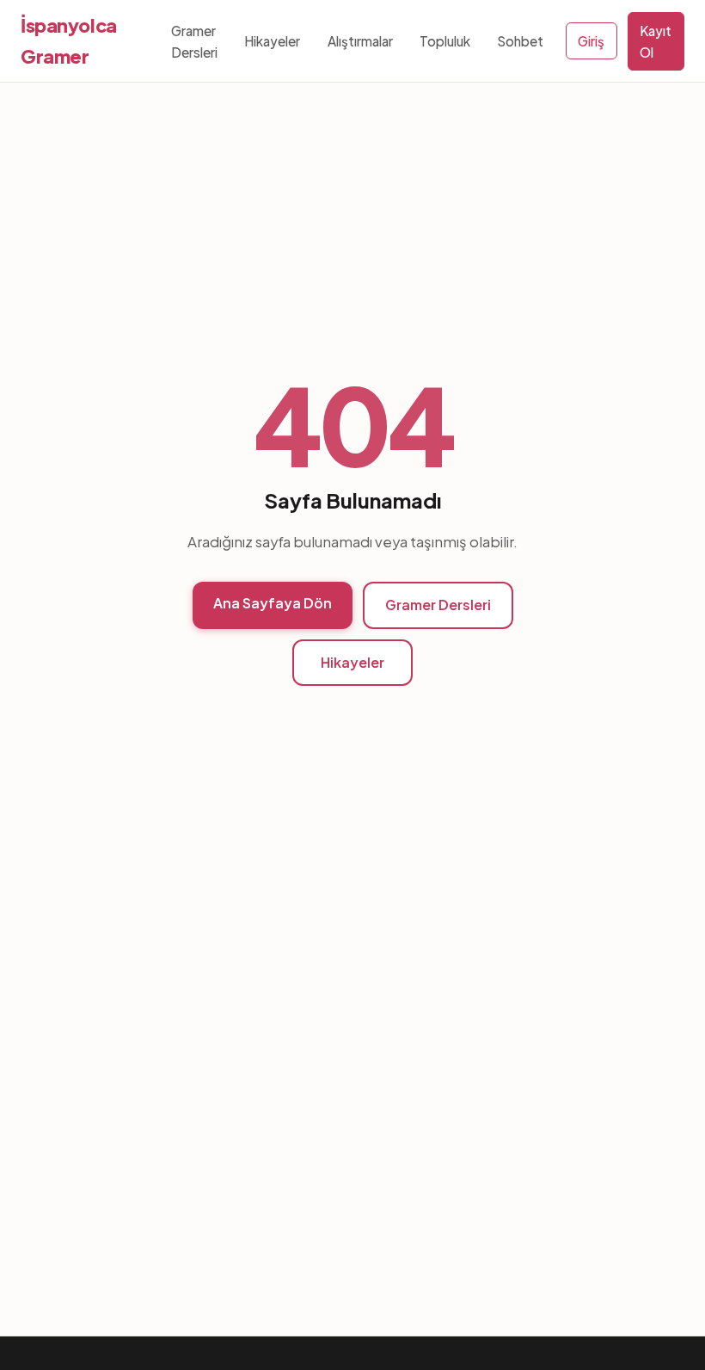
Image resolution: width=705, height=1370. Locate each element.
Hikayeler (272, 41)
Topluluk (445, 41)
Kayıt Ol (655, 41)
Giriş (591, 41)
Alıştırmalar (360, 41)
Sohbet (520, 41)
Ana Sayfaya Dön (272, 603)
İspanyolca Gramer (69, 41)
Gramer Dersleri (194, 41)
